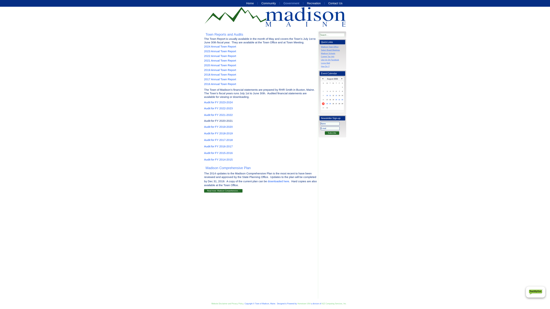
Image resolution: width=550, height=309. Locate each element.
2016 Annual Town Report (220, 84)
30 (323, 108)
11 (330, 95)
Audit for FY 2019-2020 (218, 126)
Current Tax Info (327, 57)
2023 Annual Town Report (220, 51)
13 (336, 95)
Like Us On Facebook (330, 60)
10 (327, 95)
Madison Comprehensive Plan (228, 168)
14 (339, 95)
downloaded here (278, 181)
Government (291, 3)
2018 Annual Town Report (220, 74)
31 (327, 108)
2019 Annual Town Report (220, 70)
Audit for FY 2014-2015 (218, 159)
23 (323, 103)
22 (342, 99)
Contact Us (335, 3)
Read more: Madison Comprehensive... (223, 191)
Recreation (314, 3)
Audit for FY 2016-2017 (218, 146)
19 (333, 99)
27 (336, 103)
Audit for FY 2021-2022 (218, 114)
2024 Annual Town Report (220, 46)
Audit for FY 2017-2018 (218, 139)
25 (330, 103)
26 (333, 103)
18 (330, 99)
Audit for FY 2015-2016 (218, 152)
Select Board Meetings (330, 50)
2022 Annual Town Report (220, 56)
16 (323, 99)
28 (339, 103)
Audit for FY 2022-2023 (218, 108)
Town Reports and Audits (224, 34)
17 (327, 99)
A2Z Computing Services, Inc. (334, 304)
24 (327, 103)
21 (339, 99)
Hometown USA (304, 304)
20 (336, 99)
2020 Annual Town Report (220, 65)
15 (342, 95)
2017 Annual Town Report (220, 79)
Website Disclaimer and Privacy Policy (227, 304)
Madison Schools (328, 53)
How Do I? (325, 66)
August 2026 (332, 79)
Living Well (325, 63)
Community (268, 3)
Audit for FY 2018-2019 (218, 133)
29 (342, 103)
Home (250, 3)
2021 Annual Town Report (220, 60)
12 (333, 95)
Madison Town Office (329, 47)
